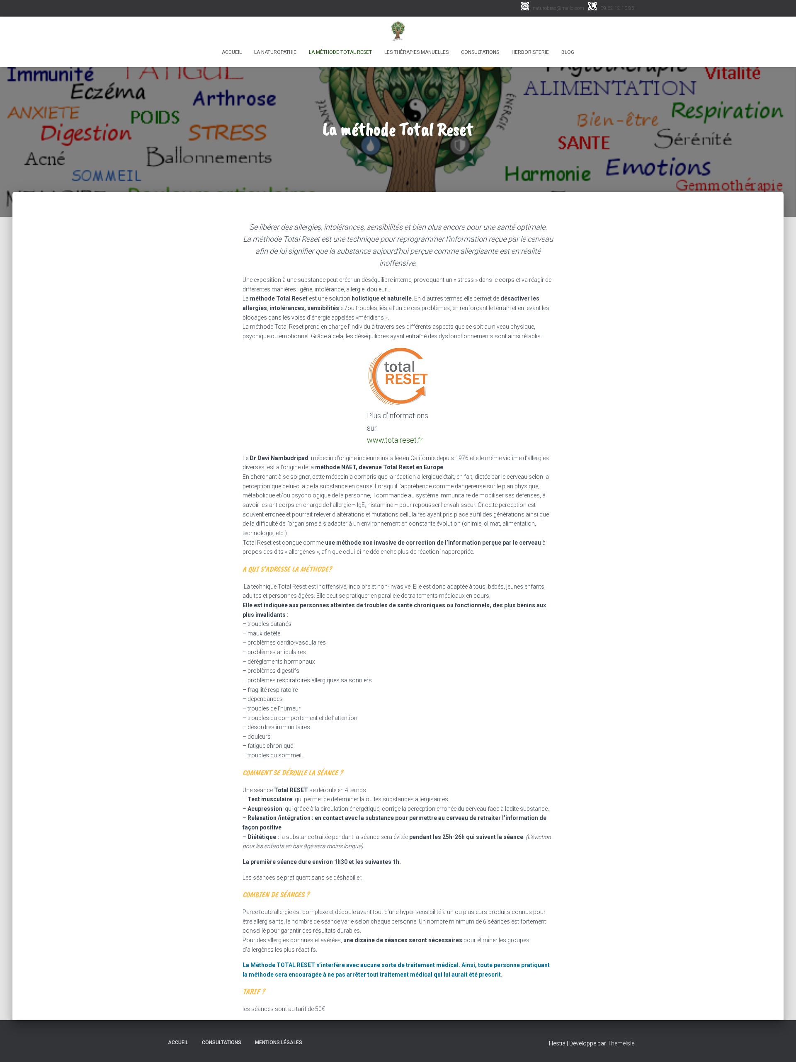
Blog (567, 52)
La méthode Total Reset (340, 52)
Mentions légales (278, 1042)
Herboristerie (530, 52)
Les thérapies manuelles (416, 52)
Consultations (480, 52)
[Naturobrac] (398, 31)
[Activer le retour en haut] (779, 1045)
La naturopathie (275, 52)
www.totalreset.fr (395, 440)
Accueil (232, 52)
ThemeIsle (620, 1043)
